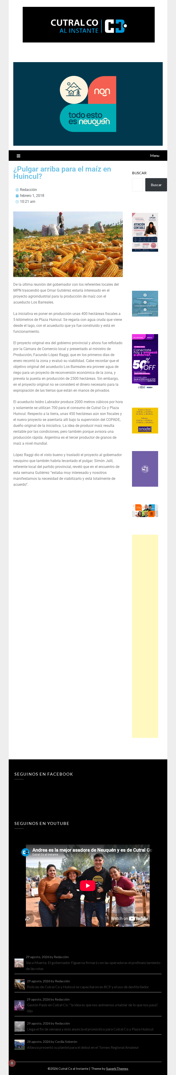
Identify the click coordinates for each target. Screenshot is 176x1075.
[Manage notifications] (12, 1063)
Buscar (139, 173)
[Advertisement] (145, 636)
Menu (154, 155)
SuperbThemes (117, 1068)
